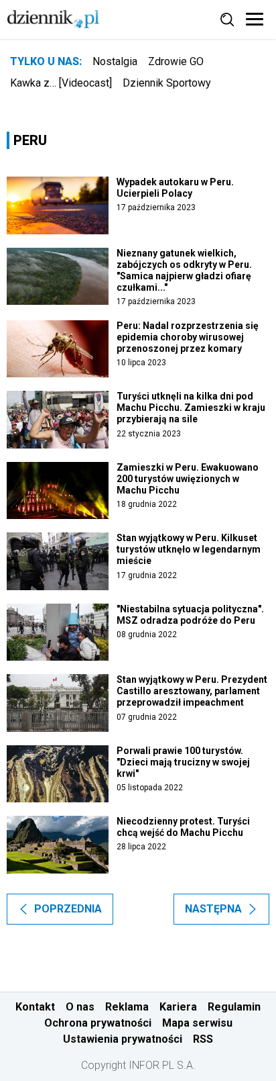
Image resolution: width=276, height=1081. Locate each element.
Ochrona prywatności (97, 1023)
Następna (213, 908)
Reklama (127, 1006)
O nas (80, 1006)
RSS (203, 1039)
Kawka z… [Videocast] (61, 83)
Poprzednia (68, 908)
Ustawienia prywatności (122, 1039)
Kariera (178, 1006)
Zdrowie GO (176, 61)
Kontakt (35, 1006)
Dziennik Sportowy (167, 83)
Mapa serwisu (197, 1023)
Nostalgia (114, 61)
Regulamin (234, 1006)
